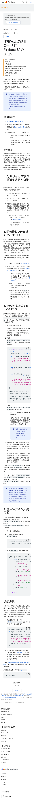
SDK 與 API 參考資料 (6, 714)
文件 (11, 29)
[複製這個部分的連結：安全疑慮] (14, 150)
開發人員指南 (5, 711)
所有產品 (3, 785)
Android (3, 773)
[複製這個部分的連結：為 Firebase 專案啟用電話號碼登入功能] (5, 183)
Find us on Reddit (6, 733)
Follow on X (4, 735)
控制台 (19, 127)
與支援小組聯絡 (5, 749)
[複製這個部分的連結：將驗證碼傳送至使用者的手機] (19, 309)
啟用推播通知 (24, 263)
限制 (20, 435)
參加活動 (3, 741)
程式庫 (3, 720)
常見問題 (3, 762)
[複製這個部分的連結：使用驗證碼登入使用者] (11, 513)
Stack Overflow (5, 751)
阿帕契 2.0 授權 (19, 695)
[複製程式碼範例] (29, 348)
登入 (30, 2)
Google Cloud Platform (7, 782)
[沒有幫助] (17, 33)
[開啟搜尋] (23, 2)
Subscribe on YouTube (7, 738)
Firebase (5, 29)
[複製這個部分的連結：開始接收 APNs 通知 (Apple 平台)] (24, 235)
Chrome (3, 776)
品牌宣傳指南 (5, 760)
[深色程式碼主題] (26, 348)
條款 (2, 792)
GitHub (3, 722)
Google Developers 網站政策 (10, 697)
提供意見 (8, 36)
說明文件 (4, 7)
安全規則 (19, 653)
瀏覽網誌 (3, 730)
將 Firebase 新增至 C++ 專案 (16, 122)
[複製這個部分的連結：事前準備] (16, 117)
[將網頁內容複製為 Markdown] (11, 54)
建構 (16, 29)
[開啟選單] (3, 2)
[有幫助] (14, 33)
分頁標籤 (16, 220)
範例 (2, 717)
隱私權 (7, 792)
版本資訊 (3, 757)
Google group (5, 754)
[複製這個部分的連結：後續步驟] (16, 602)
